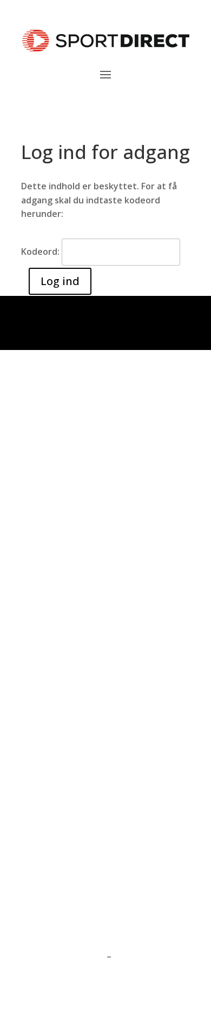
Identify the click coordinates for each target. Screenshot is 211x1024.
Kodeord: (41, 251)
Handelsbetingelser (62, 956)
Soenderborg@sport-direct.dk (85, 695)
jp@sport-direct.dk (61, 812)
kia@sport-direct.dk (63, 748)
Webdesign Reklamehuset (76, 1000)
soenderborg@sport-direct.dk (85, 434)
